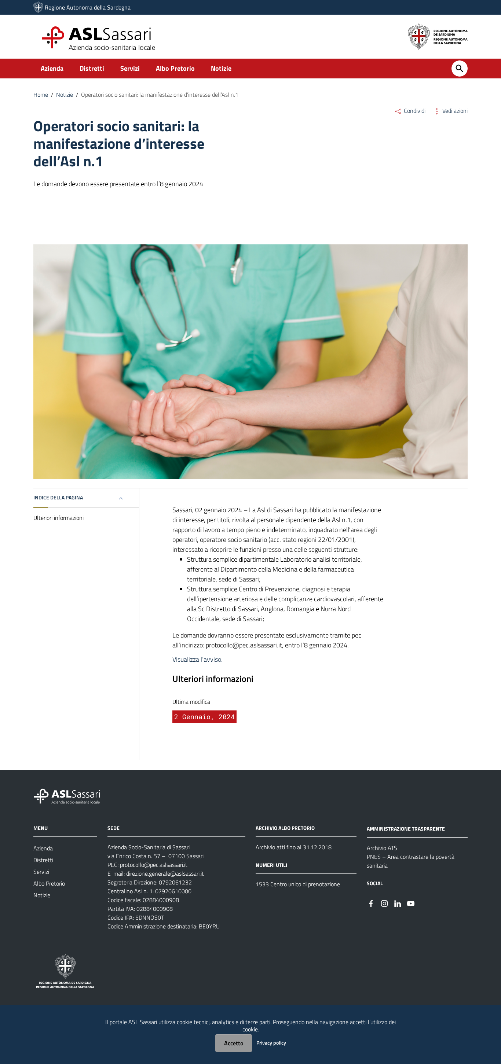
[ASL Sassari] (38, 7)
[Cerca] (459, 68)
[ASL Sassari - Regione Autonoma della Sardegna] (71, 796)
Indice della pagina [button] (58, 497)
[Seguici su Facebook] (371, 903)
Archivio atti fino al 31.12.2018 (294, 847)
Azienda (52, 68)
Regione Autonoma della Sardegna (88, 7)
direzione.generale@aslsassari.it (165, 873)
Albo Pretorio (175, 68)
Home (40, 94)
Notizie (221, 68)
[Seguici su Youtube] (410, 903)
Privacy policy (271, 1042)
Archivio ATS (382, 847)
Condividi (413, 110)
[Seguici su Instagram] (384, 903)
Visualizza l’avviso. (197, 659)
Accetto (233, 1043)
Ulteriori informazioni (58, 517)
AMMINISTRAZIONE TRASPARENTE (406, 828)
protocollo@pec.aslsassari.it (153, 864)
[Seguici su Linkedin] (397, 903)
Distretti (92, 68)
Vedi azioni (454, 110)
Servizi (130, 68)
